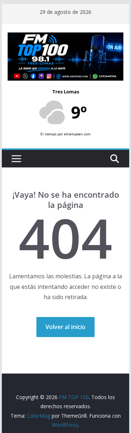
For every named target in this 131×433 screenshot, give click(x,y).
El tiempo (48, 134)
